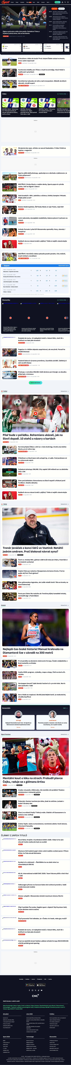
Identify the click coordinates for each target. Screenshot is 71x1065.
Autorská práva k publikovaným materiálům (14, 1059)
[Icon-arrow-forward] (67, 102)
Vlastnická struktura (20, 1061)
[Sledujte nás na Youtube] (41, 990)
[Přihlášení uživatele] (62, 2)
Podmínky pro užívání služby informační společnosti (34, 1059)
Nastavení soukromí (11, 1061)
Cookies (62, 1059)
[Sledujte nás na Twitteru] (35, 990)
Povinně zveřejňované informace (57, 1061)
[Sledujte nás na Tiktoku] (38, 990)
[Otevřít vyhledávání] (65, 2)
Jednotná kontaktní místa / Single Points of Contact (34, 1061)
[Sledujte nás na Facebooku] (29, 990)
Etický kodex (47, 1061)
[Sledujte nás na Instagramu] (32, 990)
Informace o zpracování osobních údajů (52, 1059)
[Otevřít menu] (68, 2)
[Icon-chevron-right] (67, 47)
